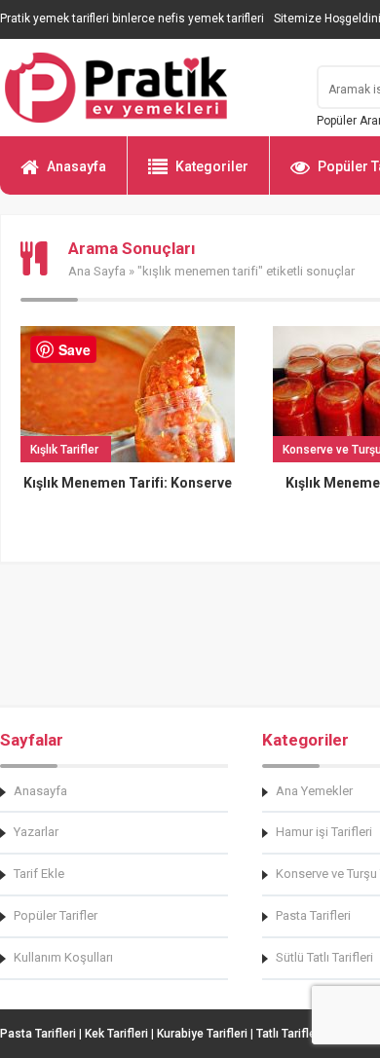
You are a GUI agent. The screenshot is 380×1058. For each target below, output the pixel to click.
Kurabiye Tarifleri (202, 1033)
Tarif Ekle (39, 873)
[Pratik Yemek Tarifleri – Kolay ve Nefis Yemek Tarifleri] (146, 87)
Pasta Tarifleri (38, 1033)
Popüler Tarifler (55, 915)
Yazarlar (36, 831)
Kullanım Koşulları (63, 957)
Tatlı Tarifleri (289, 1033)
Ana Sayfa (97, 271)
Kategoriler (211, 166)
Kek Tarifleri (116, 1033)
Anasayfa (76, 166)
